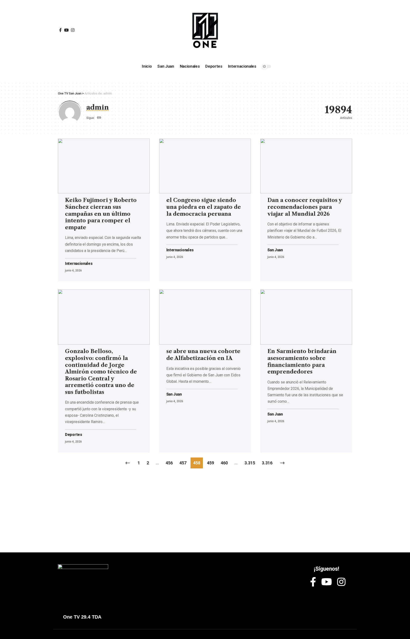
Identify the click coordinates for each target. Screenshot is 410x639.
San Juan (275, 250)
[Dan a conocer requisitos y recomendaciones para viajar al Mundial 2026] (306, 166)
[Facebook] (60, 30)
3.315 (249, 462)
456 (169, 462)
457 (182, 462)
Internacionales (79, 264)
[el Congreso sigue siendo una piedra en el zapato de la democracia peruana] (205, 166)
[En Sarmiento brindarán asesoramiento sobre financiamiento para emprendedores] (306, 317)
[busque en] (316, 30)
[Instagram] (73, 30)
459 (210, 462)
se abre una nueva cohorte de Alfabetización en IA (203, 354)
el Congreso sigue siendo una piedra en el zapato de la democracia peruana (203, 207)
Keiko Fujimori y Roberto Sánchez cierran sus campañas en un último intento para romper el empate (101, 213)
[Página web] (99, 118)
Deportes (73, 435)
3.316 (267, 462)
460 (224, 462)
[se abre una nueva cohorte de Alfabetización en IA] (205, 317)
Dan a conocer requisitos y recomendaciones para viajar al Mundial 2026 (304, 207)
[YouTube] (66, 30)
